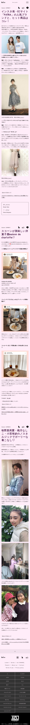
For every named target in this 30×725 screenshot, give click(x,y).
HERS (7, 681)
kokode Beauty (7, 703)
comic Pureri (7, 696)
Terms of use (9, 667)
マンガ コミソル (22, 696)
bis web (8, 398)
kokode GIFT (7, 710)
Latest (7, 662)
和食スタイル (7, 688)
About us (14, 665)
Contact (21, 665)
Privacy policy (20, 667)
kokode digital (22, 707)
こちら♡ (22, 117)
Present (7, 665)
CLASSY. (22, 673)
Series (13, 662)
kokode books (7, 707)
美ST (7, 684)
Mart (22, 681)
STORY (22, 677)
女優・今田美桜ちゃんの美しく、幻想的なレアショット (14, 639)
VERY (7, 677)
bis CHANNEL (20, 662)
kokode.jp (22, 699)
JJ (7, 673)
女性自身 (22, 688)
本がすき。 (7, 699)
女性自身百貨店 (22, 703)
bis (22, 684)
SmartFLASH (7, 692)
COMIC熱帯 (22, 692)
